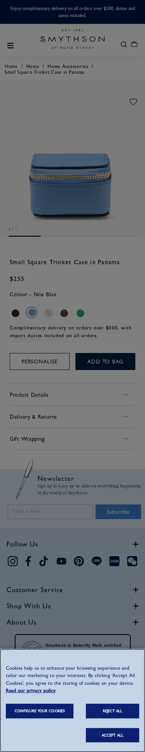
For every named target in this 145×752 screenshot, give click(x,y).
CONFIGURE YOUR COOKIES (40, 711)
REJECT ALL (113, 711)
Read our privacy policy (31, 690)
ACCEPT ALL (112, 735)
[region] (72, 700)
